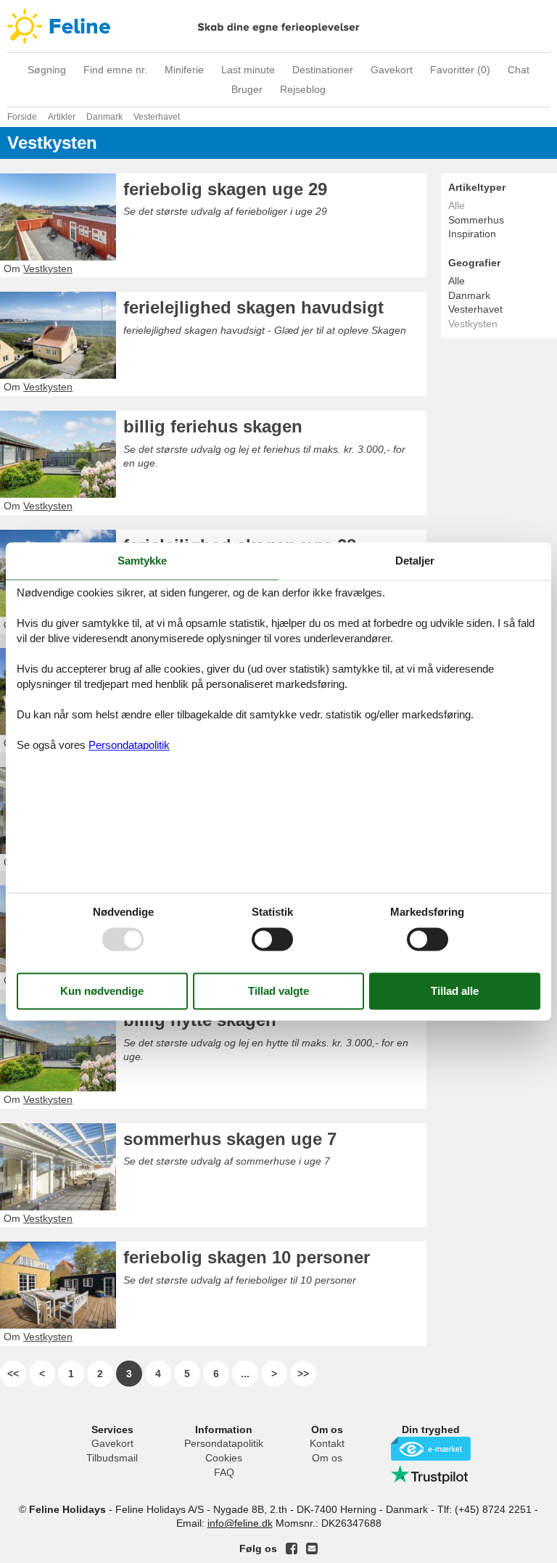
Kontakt (327, 1443)
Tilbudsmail (112, 1458)
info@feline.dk (240, 1523)
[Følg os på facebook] (291, 1548)
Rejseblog (303, 89)
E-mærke (431, 1449)
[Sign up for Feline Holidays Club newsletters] (312, 1548)
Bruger (247, 89)
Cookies (223, 1458)
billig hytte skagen (199, 1020)
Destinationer (322, 69)
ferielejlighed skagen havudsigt (253, 307)
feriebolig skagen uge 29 (225, 189)
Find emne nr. (115, 69)
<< (13, 1373)
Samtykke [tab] (142, 560)
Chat (518, 69)
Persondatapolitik (223, 1443)
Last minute (248, 69)
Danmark (469, 295)
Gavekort (392, 69)
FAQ (224, 1472)
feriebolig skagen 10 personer (246, 1257)
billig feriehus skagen (212, 426)
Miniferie (184, 69)
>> (303, 1373)
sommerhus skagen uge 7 (230, 1139)
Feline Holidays (278, 26)
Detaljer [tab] (414, 560)
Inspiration (472, 233)
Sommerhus (476, 220)
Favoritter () (460, 69)
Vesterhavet (475, 309)
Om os (327, 1458)
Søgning (47, 69)
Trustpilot (431, 1474)
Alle (456, 281)
